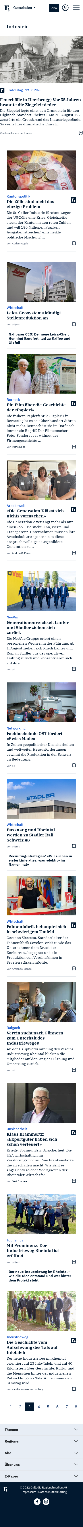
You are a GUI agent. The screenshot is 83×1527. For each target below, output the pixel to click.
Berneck (13, 399)
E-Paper (11, 1476)
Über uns (12, 1464)
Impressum (28, 1492)
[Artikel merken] (80, 132)
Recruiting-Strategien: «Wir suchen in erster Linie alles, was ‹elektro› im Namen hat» (40, 860)
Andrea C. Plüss (21, 553)
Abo (54, 8)
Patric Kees (18, 446)
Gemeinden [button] (23, 7)
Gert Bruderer (20, 1181)
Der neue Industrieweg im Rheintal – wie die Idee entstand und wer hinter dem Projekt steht (40, 1275)
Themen (11, 1429)
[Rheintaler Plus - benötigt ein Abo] (2, 90)
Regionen (13, 1441)
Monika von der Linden (19, 133)
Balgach (13, 1027)
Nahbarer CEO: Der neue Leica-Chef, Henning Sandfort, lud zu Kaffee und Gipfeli (39, 338)
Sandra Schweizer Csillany (27, 1389)
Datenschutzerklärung (52, 1492)
